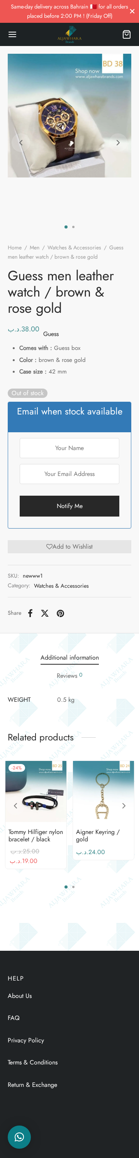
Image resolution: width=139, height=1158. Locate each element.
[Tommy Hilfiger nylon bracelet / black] (35, 791)
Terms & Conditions (33, 1062)
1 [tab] (66, 227)
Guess (51, 333)
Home (15, 247)
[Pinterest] (60, 613)
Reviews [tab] (69, 675)
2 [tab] (73, 227)
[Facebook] (30, 613)
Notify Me (70, 505)
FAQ (14, 1017)
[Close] (132, 11)
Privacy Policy (26, 1040)
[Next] (124, 805)
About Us (20, 995)
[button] (69, 546)
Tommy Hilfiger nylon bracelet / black (35, 835)
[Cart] (126, 34)
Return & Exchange (32, 1084)
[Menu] (12, 34)
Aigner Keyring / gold (98, 835)
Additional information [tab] (70, 657)
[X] (45, 613)
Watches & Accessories (74, 247)
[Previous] (15, 805)
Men (34, 247)
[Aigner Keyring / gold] (103, 791)
